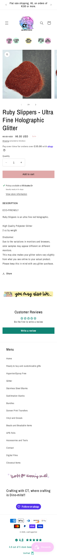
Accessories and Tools (17, 440)
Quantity (6, 156)
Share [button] (9, 273)
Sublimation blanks (15, 395)
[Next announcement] (51, 4)
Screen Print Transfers (17, 410)
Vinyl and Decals (14, 418)
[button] (6, 23)
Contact (10, 447)
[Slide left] (21, 104)
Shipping (6, 141)
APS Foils (11, 432)
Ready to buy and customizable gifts (23, 366)
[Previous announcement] (6, 4)
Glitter (9, 380)
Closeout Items (13, 462)
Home (9, 358)
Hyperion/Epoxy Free (16, 373)
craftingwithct (31, 532)
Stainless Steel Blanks (17, 388)
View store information (16, 194)
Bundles (10, 403)
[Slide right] (35, 104)
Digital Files (12, 455)
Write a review (28, 330)
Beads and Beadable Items (19, 425)
